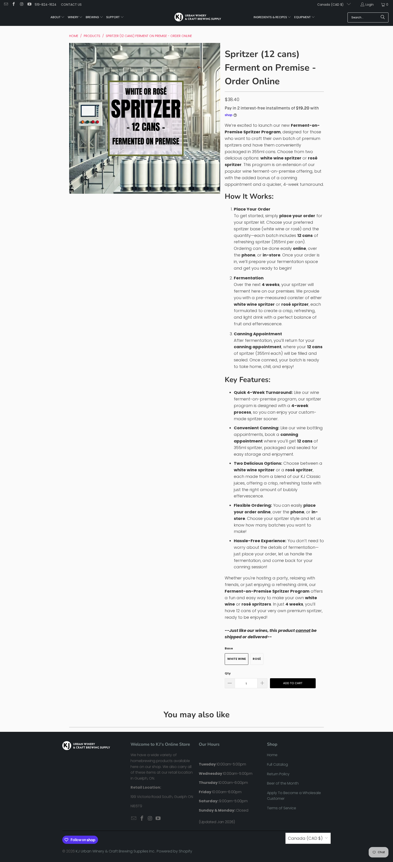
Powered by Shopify (174, 851)
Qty (228, 673)
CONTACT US (71, 4)
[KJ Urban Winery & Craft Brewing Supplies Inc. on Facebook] (13, 4)
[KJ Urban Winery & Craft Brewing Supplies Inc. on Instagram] (21, 4)
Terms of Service (281, 808)
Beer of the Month (283, 783)
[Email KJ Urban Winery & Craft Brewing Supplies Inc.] (5, 4)
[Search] (382, 17)
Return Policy (278, 774)
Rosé (257, 659)
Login (369, 4)
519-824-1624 (45, 4)
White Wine (236, 659)
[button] (57, 17)
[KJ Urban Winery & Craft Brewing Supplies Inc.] (197, 17)
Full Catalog (277, 764)
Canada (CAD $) (331, 4)
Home (272, 755)
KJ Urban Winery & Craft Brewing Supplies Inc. (115, 851)
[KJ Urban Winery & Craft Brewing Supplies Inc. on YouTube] (29, 4)
